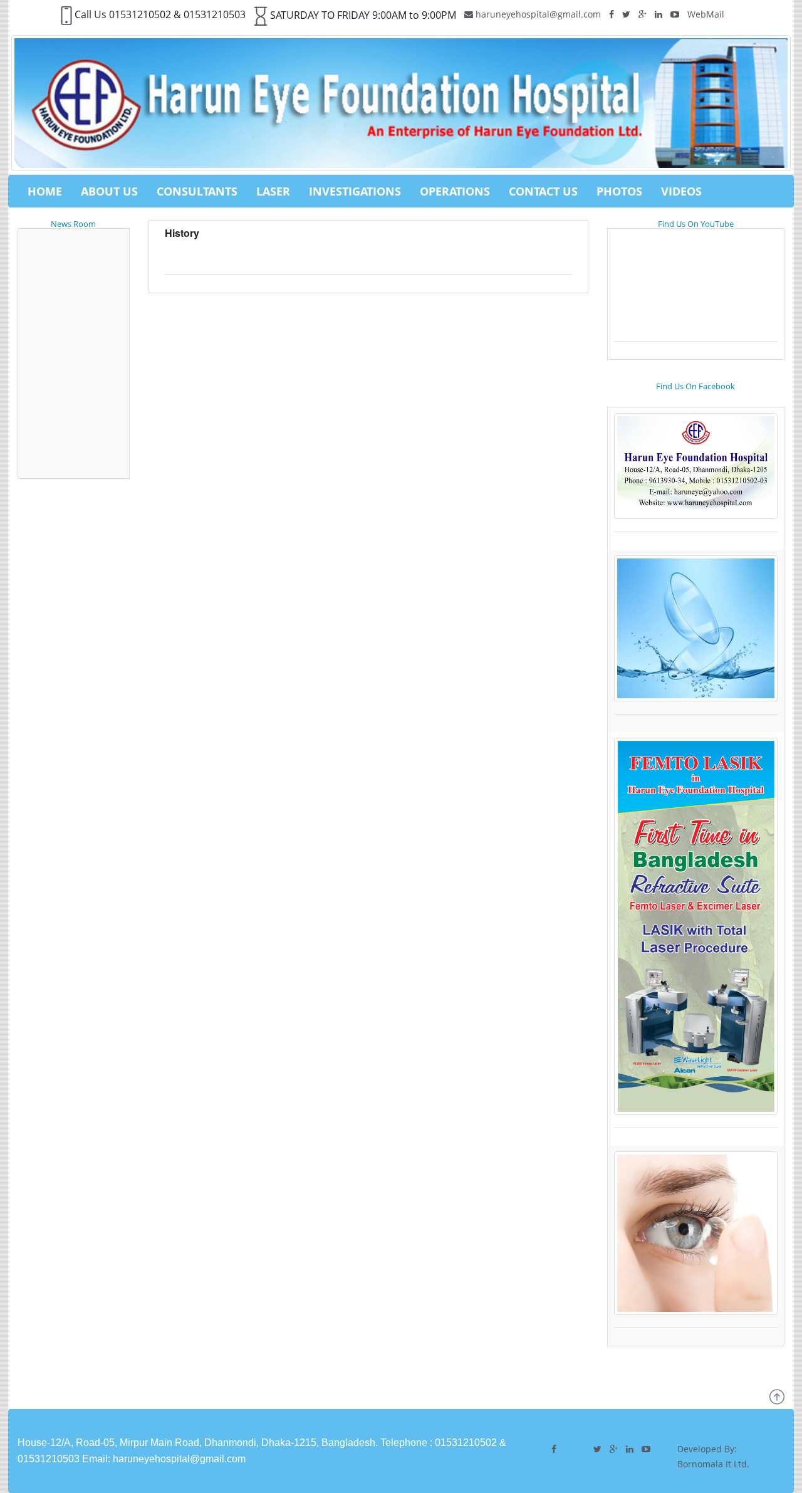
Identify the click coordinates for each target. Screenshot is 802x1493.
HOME (45, 191)
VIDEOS (681, 191)
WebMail (705, 14)
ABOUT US (109, 191)
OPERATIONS (455, 191)
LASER (273, 191)
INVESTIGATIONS (355, 191)
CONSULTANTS (197, 191)
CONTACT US (543, 191)
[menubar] (364, 191)
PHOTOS (619, 191)
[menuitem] (44, 191)
